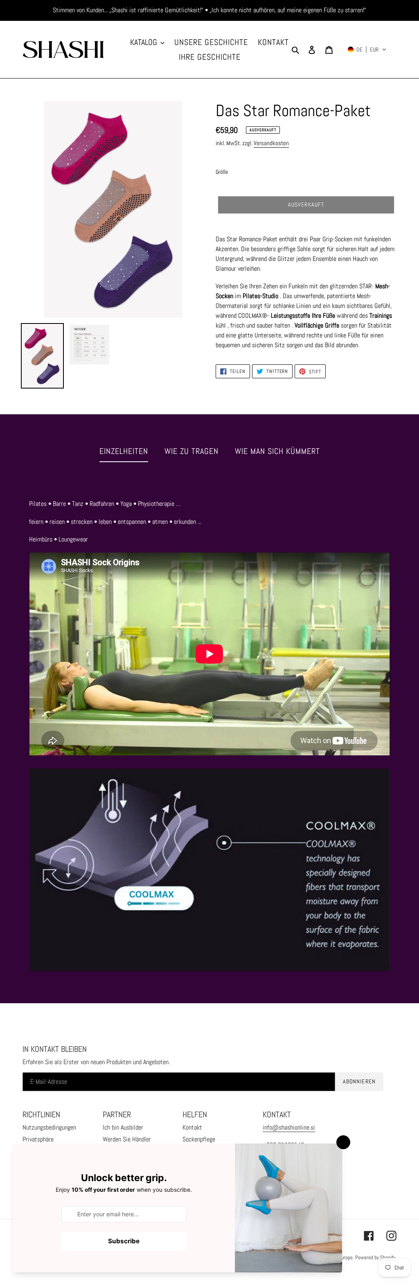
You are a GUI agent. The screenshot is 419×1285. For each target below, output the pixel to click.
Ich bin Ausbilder (123, 1127)
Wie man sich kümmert (277, 451)
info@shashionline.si (289, 1127)
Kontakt (192, 1127)
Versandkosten (271, 143)
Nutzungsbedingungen (49, 1127)
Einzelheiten (123, 451)
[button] (367, 49)
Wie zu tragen (191, 451)
